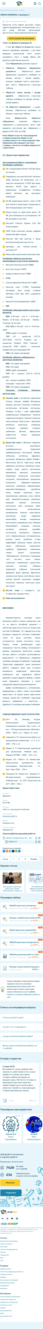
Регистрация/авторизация (21, 38)
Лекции (3, 1308)
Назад (5, 859)
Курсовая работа (10, 816)
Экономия (3, 1247)
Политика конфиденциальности (11, 1272)
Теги (1, 1260)
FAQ (1, 1258)
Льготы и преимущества (8, 1249)
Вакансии (3, 1288)
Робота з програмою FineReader (15, 21)
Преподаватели (6, 1310)
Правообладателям (7, 1283)
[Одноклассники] (7, 851)
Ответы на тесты (6, 1305)
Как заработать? (6, 1316)
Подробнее (11, 1193)
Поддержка (4, 1285)
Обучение (10, 1183)
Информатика (8, 823)
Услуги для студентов (8, 1299)
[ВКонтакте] (4, 851)
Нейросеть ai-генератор (9, 1302)
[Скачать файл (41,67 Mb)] (36, 842)
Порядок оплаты (6, 1274)
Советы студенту (6, 1244)
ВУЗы (2, 1313)
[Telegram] (10, 851)
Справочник (4, 1255)
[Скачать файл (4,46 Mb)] (36, 838)
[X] (13, 851)
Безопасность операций (9, 1280)
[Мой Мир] (19, 851)
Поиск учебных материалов (10, 1297)
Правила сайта (5, 1269)
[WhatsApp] (16, 851)
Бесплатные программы (8, 1241)
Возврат (3, 1277)
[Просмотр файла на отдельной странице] (39, 838)
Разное (3, 1252)
